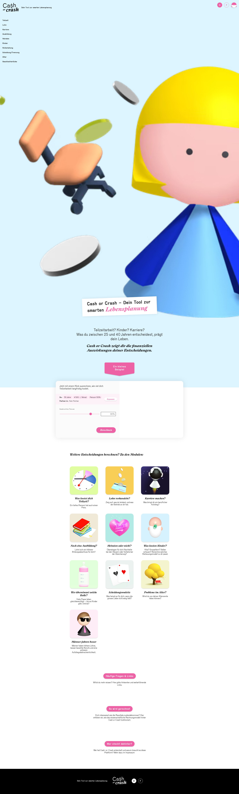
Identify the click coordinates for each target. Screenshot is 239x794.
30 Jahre (67, 397)
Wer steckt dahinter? (119, 743)
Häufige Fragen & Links (119, 676)
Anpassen (111, 399)
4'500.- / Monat (80, 397)
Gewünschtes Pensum (67, 409)
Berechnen (106, 430)
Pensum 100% (95, 397)
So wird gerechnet (119, 708)
